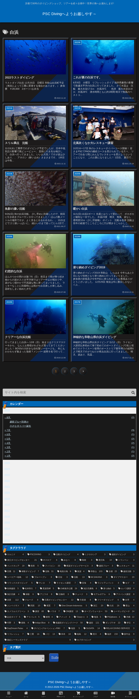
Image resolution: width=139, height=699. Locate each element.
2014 (7, 528)
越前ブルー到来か (19, 421)
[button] (133, 393)
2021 (7, 486)
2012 (7, 540)
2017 (7, 510)
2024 (7, 468)
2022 (7, 480)
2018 (7, 504)
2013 (7, 534)
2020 (7, 492)
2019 (7, 498)
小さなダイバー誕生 (20, 426)
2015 (7, 522)
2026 (7, 410)
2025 (7, 463)
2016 (7, 516)
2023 (7, 474)
